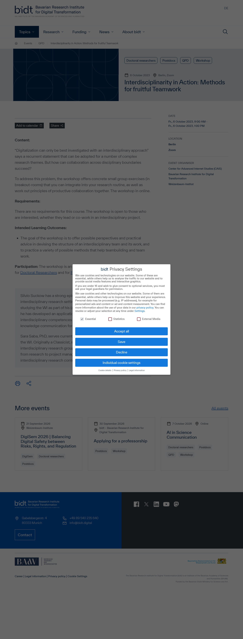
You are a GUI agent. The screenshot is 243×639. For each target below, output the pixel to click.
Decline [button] (121, 352)
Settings (139, 310)
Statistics (119, 318)
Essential (90, 318)
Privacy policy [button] (120, 370)
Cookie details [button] (105, 370)
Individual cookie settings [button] (121, 363)
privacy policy (144, 307)
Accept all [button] (121, 331)
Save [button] (121, 342)
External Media (151, 318)
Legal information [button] (137, 370)
